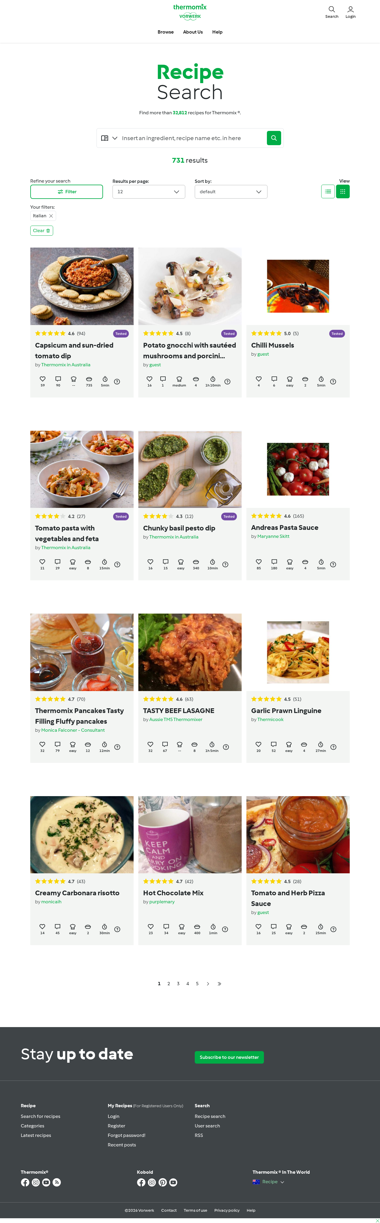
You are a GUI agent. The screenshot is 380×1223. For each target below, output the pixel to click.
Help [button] (217, 32)
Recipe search (210, 1116)
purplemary (162, 901)
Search (202, 1105)
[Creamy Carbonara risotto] (82, 835)
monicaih (51, 901)
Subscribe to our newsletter (229, 1057)
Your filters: (42, 207)
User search (207, 1126)
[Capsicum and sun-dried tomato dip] (82, 286)
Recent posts (122, 1145)
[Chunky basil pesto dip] (190, 469)
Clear (39, 230)
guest (155, 364)
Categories (32, 1126)
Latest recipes (36, 1135)
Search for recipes (40, 1116)
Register (116, 1126)
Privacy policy (227, 1210)
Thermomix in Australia (66, 364)
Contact (169, 1210)
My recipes (145, 1105)
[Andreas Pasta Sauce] (298, 469)
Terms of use (195, 1210)
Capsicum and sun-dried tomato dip (74, 350)
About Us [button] (193, 32)
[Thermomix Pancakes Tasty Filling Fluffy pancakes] (82, 652)
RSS (199, 1135)
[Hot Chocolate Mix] (190, 835)
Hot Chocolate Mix (173, 892)
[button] (331, 12)
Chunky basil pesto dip (179, 528)
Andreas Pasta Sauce (285, 527)
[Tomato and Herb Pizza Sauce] (298, 835)
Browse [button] (166, 32)
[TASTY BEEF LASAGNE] (190, 652)
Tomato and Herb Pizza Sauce (288, 898)
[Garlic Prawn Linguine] (298, 652)
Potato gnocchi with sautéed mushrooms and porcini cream (189, 351)
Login (113, 1116)
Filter (71, 191)
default (208, 191)
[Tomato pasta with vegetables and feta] (82, 469)
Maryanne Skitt (273, 536)
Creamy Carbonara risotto (77, 892)
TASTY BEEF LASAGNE (178, 710)
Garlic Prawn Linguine (286, 710)
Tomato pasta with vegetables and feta (67, 533)
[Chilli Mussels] (298, 286)
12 (120, 191)
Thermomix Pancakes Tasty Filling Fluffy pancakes (79, 715)
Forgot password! (126, 1135)
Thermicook (270, 719)
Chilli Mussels (272, 345)
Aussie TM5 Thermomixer (175, 719)
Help (251, 1210)
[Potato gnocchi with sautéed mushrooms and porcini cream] (190, 286)
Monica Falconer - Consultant (73, 730)
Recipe (28, 1105)
